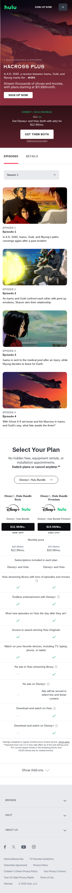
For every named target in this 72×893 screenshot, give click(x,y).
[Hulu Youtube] (26, 847)
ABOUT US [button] (11, 830)
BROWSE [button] (10, 800)
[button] (11, 155)
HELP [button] (8, 815)
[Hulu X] (16, 847)
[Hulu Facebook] (8, 847)
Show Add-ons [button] (32, 770)
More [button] (31, 77)
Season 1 (12, 174)
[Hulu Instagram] (34, 847)
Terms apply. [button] (64, 742)
